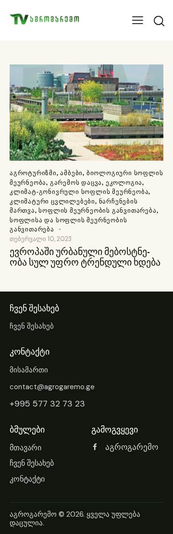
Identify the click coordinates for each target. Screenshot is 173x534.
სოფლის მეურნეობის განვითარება (97, 210)
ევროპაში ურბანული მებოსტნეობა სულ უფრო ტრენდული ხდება (85, 256)
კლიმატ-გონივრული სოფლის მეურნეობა (79, 191)
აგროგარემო (33, 514)
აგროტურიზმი (33, 172)
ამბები (71, 172)
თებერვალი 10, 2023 (41, 239)
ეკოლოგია (124, 182)
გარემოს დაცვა (76, 182)
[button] (137, 20)
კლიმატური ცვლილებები (52, 201)
